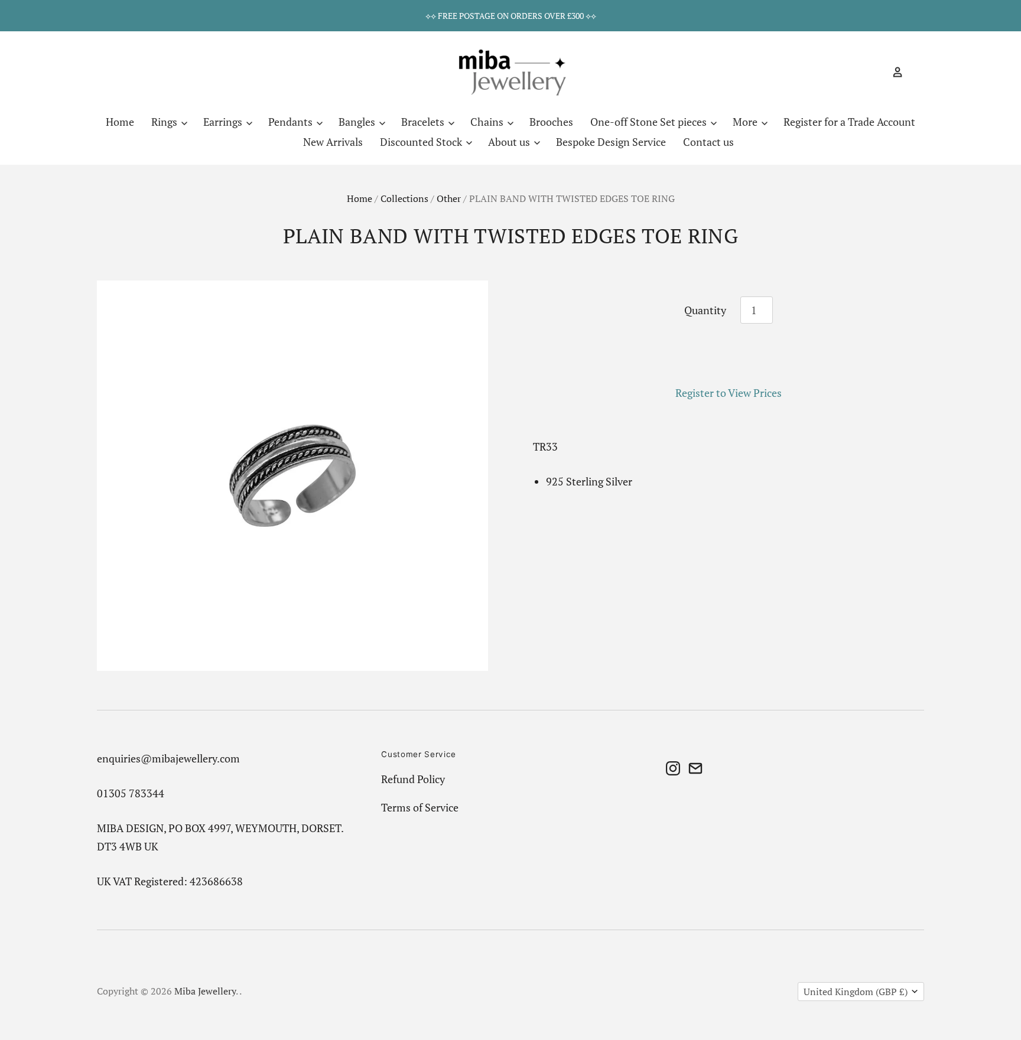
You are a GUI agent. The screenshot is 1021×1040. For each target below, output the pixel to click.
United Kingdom (856, 992)
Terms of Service (420, 807)
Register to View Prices (728, 393)
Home (120, 122)
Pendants (291, 122)
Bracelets (424, 122)
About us (510, 142)
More (746, 122)
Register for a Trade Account (849, 122)
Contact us (708, 142)
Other (449, 199)
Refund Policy (413, 779)
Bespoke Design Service (611, 142)
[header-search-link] (877, 72)
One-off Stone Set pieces (649, 122)
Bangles (358, 122)
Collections (404, 199)
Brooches (551, 122)
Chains (488, 122)
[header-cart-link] (913, 72)
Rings (165, 122)
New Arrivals (333, 142)
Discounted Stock (422, 142)
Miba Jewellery (205, 991)
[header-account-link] (892, 72)
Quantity (705, 310)
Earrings (224, 122)
